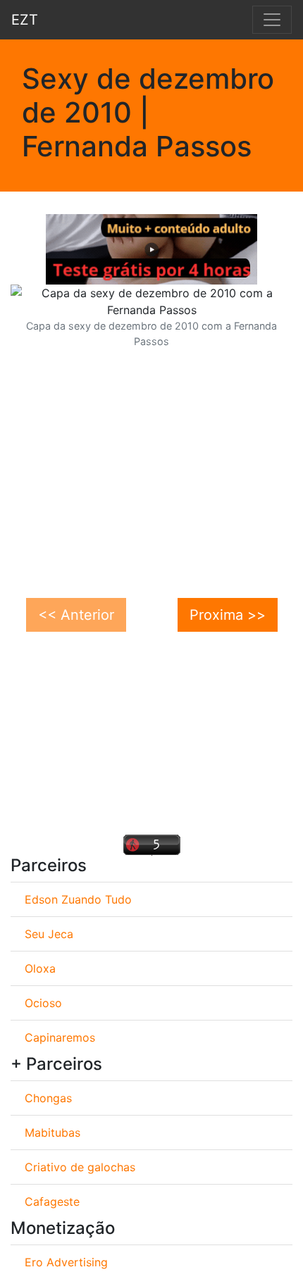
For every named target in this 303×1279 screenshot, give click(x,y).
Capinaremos (60, 1037)
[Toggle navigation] (272, 20)
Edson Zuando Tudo (78, 899)
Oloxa (40, 968)
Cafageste (52, 1201)
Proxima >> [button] (228, 614)
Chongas (48, 1098)
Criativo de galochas (80, 1167)
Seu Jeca (49, 934)
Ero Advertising (66, 1262)
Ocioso (43, 1003)
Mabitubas (52, 1132)
